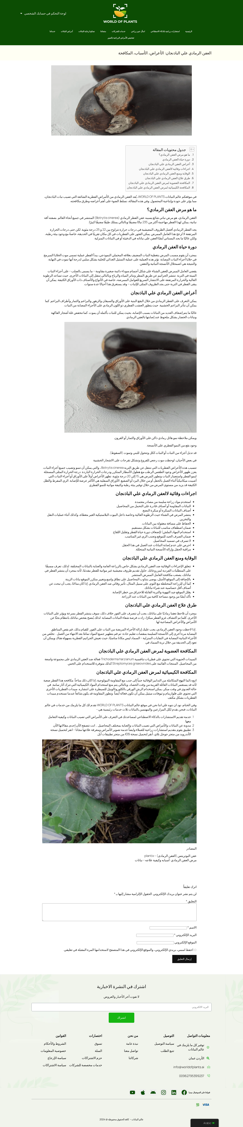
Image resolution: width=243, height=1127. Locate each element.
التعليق (191, 901)
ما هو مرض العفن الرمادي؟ (174, 154)
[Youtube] (132, 1092)
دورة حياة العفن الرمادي (176, 159)
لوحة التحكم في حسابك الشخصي (45, 13)
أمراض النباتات (67, 31)
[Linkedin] (174, 1092)
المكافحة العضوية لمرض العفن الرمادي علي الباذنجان (159, 183)
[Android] (153, 1092)
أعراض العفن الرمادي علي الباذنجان (169, 164)
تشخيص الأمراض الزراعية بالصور (121, 37)
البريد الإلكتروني (185, 935)
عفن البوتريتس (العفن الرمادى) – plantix (170, 856)
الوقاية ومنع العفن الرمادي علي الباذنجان (166, 173)
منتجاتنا (103, 31)
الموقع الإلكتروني (186, 942)
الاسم (192, 927)
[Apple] (143, 1092)
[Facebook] (184, 1092)
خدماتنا (52, 31)
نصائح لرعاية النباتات (86, 31)
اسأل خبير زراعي (138, 31)
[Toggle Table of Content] (190, 149)
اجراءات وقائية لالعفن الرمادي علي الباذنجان (164, 169)
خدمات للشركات (118, 31)
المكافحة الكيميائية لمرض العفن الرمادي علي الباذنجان (158, 187)
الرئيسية (188, 31)
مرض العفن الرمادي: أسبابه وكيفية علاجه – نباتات (166, 860)
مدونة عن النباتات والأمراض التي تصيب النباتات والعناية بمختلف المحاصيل (144, 725)
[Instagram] (163, 1092)
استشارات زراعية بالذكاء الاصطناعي (165, 31)
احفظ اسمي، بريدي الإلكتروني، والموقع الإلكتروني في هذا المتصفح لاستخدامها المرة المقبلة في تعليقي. (128, 950)
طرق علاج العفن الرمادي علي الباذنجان (167, 178)
